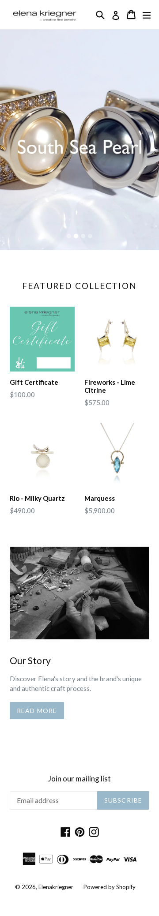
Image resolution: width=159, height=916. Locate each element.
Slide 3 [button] (83, 236)
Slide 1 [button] (69, 236)
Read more (37, 710)
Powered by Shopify (109, 886)
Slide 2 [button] (76, 236)
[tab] (69, 236)
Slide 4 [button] (90, 236)
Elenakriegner (55, 886)
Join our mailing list (79, 778)
